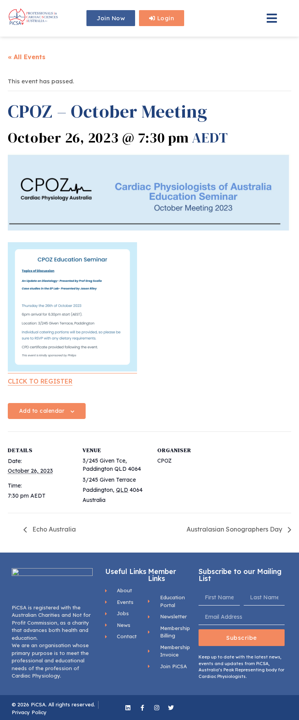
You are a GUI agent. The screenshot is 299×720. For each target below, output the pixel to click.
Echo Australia (53, 529)
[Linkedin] (128, 707)
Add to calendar (42, 410)
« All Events (27, 57)
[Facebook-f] (142, 707)
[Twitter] (171, 707)
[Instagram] (156, 707)
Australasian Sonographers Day (235, 529)
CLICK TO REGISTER (40, 381)
